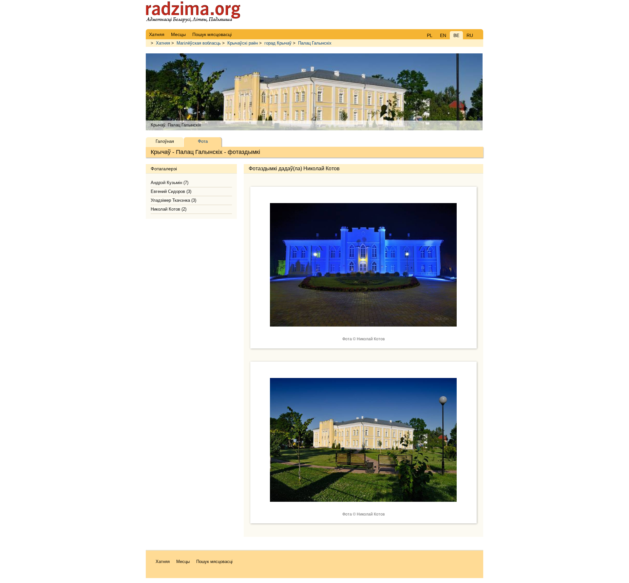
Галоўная (165, 141)
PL (429, 35)
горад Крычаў (278, 43)
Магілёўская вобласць (199, 43)
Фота (203, 141)
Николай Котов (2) (168, 209)
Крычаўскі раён (242, 43)
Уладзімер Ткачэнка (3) (173, 200)
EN (443, 35)
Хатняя (163, 43)
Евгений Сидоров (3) (171, 191)
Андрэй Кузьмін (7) (169, 182)
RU (470, 35)
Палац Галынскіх (315, 43)
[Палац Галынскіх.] (363, 331)
